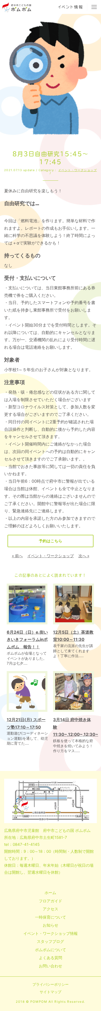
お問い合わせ (50, 966)
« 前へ (17, 555)
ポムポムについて (50, 949)
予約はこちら (50, 540)
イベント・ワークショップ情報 (50, 933)
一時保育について (50, 917)
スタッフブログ (50, 941)
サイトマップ (50, 992)
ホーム (50, 892)
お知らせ (50, 925)
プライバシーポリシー (50, 984)
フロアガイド (50, 900)
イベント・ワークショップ (77, 170)
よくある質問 (50, 957)
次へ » (83, 555)
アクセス (50, 908)
